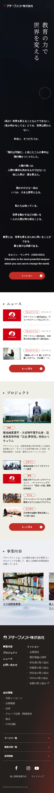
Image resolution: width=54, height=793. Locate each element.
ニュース (8, 658)
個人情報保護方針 (18, 776)
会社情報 (8, 692)
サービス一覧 (10, 738)
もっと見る (27, 368)
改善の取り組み (38, 683)
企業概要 (10, 703)
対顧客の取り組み (39, 667)
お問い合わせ (10, 665)
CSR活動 (11, 724)
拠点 (8, 719)
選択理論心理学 (38, 657)
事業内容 (8, 646)
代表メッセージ (14, 698)
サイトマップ (38, 776)
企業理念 (34, 652)
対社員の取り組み (39, 662)
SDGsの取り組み (39, 678)
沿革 (8, 708)
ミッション (27, 275)
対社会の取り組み (39, 673)
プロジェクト (10, 652)
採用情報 (8, 756)
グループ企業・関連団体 (19, 713)
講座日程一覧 (10, 747)
